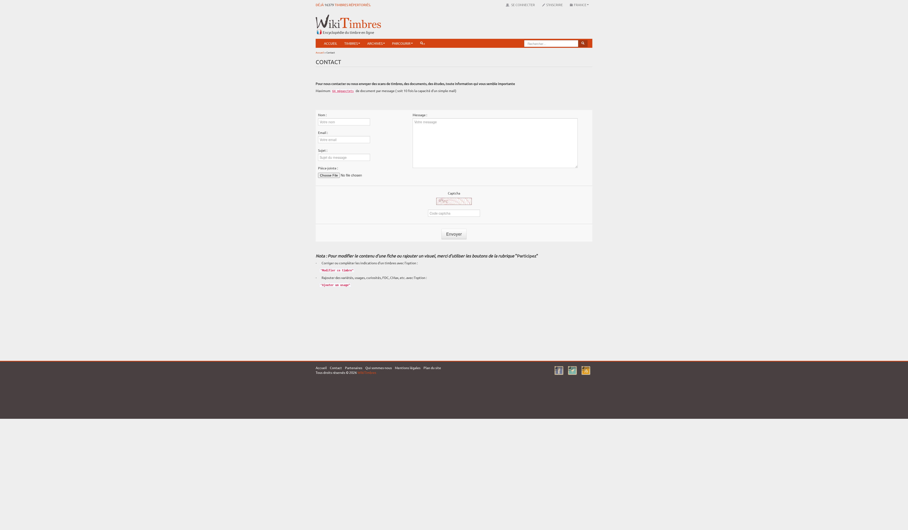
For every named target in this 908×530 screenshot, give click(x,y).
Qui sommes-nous (378, 368)
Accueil (330, 43)
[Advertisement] (506, 24)
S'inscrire (554, 5)
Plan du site (432, 368)
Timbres (351, 43)
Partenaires (353, 368)
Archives (375, 43)
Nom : (322, 115)
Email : (323, 132)
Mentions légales (407, 368)
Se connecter (523, 5)
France (580, 5)
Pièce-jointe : (328, 168)
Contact (336, 368)
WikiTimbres (367, 372)
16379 (329, 5)
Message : (420, 115)
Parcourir (401, 43)
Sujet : (322, 150)
